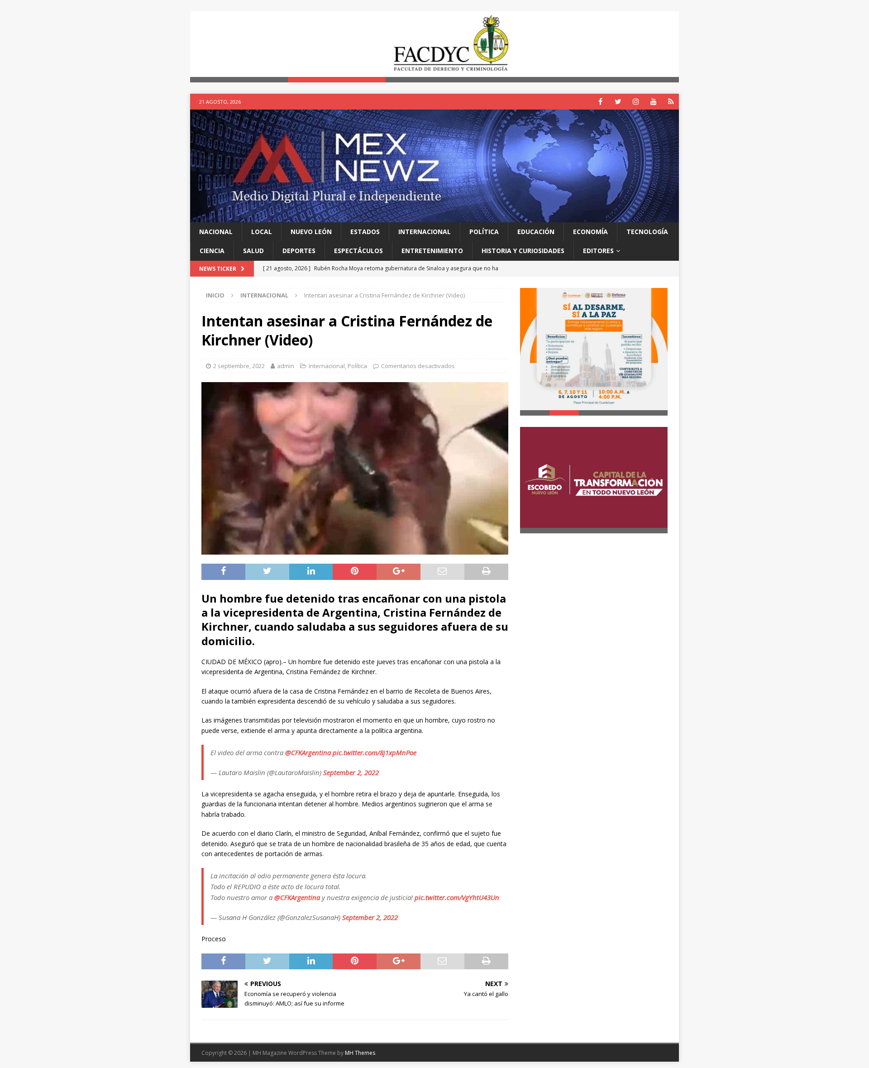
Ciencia (212, 250)
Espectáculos (358, 250)
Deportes (298, 250)
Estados (365, 231)
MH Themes (360, 1053)
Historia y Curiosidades (523, 250)
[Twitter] (618, 102)
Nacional (216, 231)
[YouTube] (653, 102)
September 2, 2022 (351, 772)
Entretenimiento (432, 250)
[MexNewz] (434, 216)
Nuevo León (311, 231)
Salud (253, 250)
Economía (590, 231)
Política (484, 231)
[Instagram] (636, 102)
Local (261, 231)
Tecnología (647, 231)
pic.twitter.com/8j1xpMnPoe (374, 752)
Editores (598, 250)
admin (285, 366)
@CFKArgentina (308, 752)
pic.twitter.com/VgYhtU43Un (457, 897)
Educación (535, 231)
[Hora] (671, 102)
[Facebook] (600, 102)
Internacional (424, 231)
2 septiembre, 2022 (239, 366)
